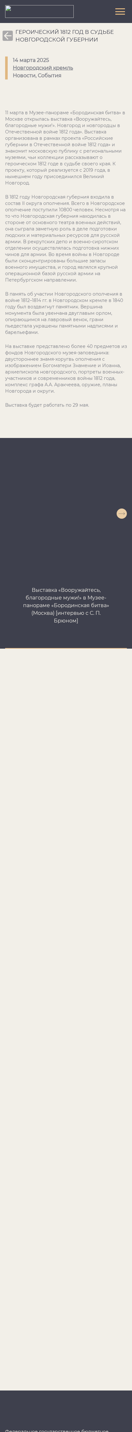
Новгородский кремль (43, 68)
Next (122, 514)
